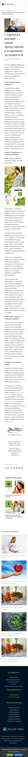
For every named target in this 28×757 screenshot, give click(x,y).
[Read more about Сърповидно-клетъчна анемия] (14, 486)
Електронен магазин (14, 707)
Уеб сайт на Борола (14, 712)
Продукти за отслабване (14, 721)
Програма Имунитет (14, 714)
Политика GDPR (14, 694)
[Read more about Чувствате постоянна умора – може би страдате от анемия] (14, 507)
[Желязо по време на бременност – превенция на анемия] (14, 544)
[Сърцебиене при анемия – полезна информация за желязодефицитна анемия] (14, 570)
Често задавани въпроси (13, 679)
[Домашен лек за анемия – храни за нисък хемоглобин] (14, 595)
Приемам (9, 754)
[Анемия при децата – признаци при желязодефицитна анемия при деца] (14, 647)
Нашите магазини (13, 682)
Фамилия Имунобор (14, 716)
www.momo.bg (9, 421)
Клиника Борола (14, 710)
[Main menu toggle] (25, 4)
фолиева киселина (10, 401)
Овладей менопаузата (14, 719)
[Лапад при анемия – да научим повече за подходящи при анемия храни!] (14, 621)
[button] (21, 4)
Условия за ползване (14, 697)
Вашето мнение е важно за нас (13, 686)
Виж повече (18, 754)
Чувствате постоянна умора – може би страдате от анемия (14, 516)
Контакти (13, 684)
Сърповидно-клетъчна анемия (13, 496)
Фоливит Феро (13, 677)
